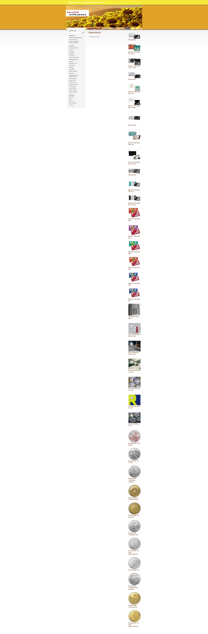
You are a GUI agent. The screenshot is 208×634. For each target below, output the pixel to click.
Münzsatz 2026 (132, 39)
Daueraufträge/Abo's (74, 47)
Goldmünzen (72, 55)
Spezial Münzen (73, 88)
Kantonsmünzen (73, 63)
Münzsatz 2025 (132, 79)
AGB (70, 99)
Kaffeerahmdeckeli (73, 59)
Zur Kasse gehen (73, 39)
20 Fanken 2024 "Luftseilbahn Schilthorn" (132, 480)
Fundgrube (71, 51)
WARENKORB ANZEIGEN (75, 37)
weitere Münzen (73, 90)
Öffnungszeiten (72, 103)
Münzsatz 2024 (132, 125)
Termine (71, 104)
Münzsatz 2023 (132, 174)
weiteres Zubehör (73, 92)
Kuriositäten (72, 65)
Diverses (71, 49)
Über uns (71, 101)
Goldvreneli (71, 53)
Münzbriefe (71, 69)
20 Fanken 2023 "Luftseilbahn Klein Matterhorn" (133, 587)
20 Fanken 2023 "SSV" (134, 570)
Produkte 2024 (72, 82)
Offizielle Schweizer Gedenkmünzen (73, 76)
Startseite (71, 97)
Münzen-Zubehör (73, 71)
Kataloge (71, 61)
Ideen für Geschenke (74, 57)
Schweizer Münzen (73, 84)
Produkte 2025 (72, 80)
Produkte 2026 (72, 78)
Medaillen (71, 67)
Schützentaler (72, 86)
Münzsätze (71, 73)
